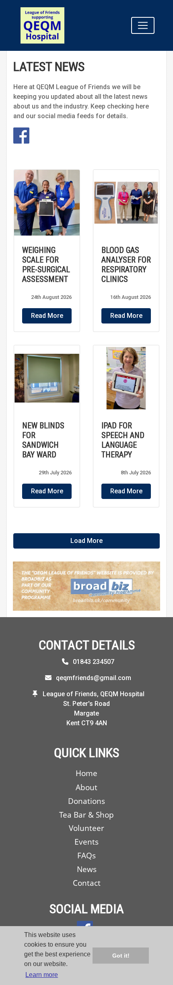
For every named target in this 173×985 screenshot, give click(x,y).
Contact (87, 882)
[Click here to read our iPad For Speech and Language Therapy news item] (126, 378)
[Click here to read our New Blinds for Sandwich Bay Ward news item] (47, 378)
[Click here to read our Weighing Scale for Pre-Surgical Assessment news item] (47, 203)
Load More (86, 541)
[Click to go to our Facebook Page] (23, 135)
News (87, 869)
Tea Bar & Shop (86, 814)
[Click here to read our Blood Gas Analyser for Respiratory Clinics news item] (126, 203)
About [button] (86, 787)
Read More (47, 315)
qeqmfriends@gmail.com (93, 678)
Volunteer (86, 827)
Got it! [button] (121, 955)
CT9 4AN (94, 723)
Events (86, 841)
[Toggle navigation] (142, 25)
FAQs (86, 855)
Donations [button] (86, 800)
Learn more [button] (41, 974)
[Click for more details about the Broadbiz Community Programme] (86, 586)
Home (86, 773)
